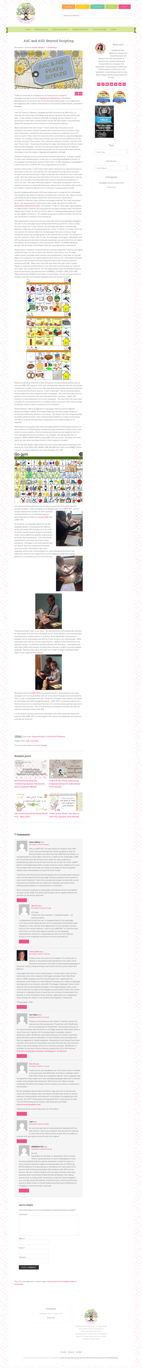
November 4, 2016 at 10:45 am (39, 954)
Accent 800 (43, 517)
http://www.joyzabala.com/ (29, 1104)
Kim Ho (34, 906)
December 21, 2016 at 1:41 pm (39, 1066)
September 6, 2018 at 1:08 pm (39, 1124)
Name (22, 1238)
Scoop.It (124, 7)
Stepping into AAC (41, 29)
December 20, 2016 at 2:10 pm (39, 1017)
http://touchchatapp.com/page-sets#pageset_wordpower (42, 1051)
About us (71, 1352)
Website (22, 1257)
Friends (63, 1352)
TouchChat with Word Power (27, 206)
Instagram (98, 7)
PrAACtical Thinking (60, 29)
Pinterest (83, 7)
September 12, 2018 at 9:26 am (41, 1149)
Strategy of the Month (80, 29)
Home (28, 29)
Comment (23, 1214)
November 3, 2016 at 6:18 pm (41, 908)
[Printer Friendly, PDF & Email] (18, 736)
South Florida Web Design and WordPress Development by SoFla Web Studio (89, 1358)
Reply (22, 900)
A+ (80, 93)
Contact (113, 29)
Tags (111, 145)
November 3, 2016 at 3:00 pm (39, 844)
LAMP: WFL (35, 693)
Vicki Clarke (34, 951)
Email (22, 1248)
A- (76, 93)
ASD (27, 741)
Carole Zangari (38, 47)
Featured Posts (38, 736)
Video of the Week (99, 29)
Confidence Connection (49, 98)
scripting (34, 741)
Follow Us (111, 187)
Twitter (111, 7)
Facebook (68, 7)
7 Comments (51, 47)
